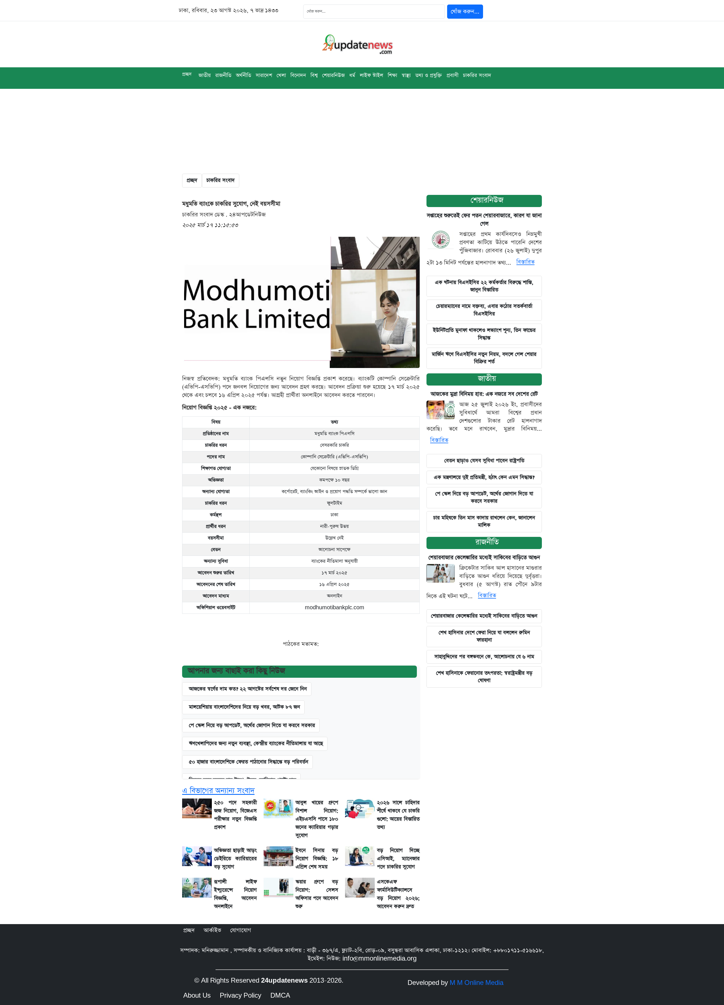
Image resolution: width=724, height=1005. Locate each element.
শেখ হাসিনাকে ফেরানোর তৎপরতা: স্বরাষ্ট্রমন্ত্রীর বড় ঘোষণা (484, 677)
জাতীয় (487, 378)
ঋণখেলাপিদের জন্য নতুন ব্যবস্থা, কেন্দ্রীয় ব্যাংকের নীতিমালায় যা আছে (256, 743)
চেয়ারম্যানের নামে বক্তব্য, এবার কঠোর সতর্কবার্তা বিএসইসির (484, 310)
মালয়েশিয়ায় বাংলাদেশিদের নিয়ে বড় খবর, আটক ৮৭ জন (244, 707)
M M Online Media (476, 983)
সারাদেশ (264, 75)
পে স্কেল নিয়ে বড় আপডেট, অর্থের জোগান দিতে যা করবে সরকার (252, 725)
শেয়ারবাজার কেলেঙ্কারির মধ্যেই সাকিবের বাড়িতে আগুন (484, 557)
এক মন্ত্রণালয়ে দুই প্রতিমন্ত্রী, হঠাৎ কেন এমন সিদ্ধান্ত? (484, 477)
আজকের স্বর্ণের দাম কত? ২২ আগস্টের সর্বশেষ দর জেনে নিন (248, 688)
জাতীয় (205, 75)
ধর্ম (352, 75)
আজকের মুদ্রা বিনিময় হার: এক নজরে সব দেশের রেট (484, 394)
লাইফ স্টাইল (371, 75)
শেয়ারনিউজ (487, 200)
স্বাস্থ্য (406, 75)
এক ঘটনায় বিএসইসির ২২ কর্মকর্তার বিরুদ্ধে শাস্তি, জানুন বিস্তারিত (484, 286)
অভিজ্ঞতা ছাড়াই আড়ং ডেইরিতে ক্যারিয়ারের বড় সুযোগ (235, 858)
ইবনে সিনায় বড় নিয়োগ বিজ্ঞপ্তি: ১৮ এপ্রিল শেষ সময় (317, 858)
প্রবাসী (452, 75)
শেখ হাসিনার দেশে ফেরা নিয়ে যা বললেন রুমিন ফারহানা (484, 636)
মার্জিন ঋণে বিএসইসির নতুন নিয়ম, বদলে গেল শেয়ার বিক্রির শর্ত (484, 358)
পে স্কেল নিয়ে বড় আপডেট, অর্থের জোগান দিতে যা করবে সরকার (484, 497)
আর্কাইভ (212, 930)
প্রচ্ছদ (187, 74)
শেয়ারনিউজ (333, 75)
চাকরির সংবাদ (477, 75)
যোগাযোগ (240, 930)
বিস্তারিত (525, 262)
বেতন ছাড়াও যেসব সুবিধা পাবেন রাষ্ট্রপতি (484, 460)
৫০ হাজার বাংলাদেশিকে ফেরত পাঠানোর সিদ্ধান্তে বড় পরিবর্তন (248, 761)
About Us (197, 996)
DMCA (280, 996)
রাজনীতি (223, 75)
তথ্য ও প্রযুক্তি (428, 75)
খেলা (281, 75)
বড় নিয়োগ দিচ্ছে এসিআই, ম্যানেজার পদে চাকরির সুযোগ (398, 858)
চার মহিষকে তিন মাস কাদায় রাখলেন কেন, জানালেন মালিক (484, 521)
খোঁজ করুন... (465, 12)
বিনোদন (298, 75)
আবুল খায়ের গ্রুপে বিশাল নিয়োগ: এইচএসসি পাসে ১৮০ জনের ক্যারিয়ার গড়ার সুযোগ (317, 819)
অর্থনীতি (243, 75)
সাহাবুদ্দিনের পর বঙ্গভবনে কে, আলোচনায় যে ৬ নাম (484, 656)
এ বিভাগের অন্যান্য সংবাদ (218, 791)
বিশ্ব (314, 75)
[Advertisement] (362, 131)
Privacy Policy (240, 996)
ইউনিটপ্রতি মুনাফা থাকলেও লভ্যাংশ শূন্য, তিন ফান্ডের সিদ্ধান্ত (484, 334)
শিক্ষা (392, 75)
